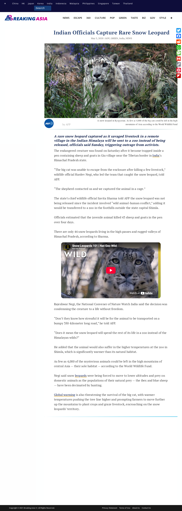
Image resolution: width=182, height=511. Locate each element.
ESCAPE (78, 18)
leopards (81, 376)
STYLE (162, 18)
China (15, 3)
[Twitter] (178, 30)
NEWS (66, 18)
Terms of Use (124, 508)
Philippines (88, 3)
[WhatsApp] (178, 47)
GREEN (123, 18)
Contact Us (146, 508)
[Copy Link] (178, 64)
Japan (31, 3)
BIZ (144, 18)
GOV (152, 18)
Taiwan (116, 3)
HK (23, 3)
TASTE (134, 18)
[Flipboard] (178, 76)
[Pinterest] (178, 70)
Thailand (128, 3)
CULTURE (100, 18)
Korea (40, 3)
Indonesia (61, 3)
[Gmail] (178, 59)
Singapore (103, 3)
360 (88, 18)
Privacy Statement (109, 508)
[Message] (178, 53)
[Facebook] (178, 36)
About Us (136, 508)
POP (112, 18)
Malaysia (74, 3)
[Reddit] (178, 42)
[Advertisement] (110, 458)
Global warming (64, 395)
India (49, 3)
